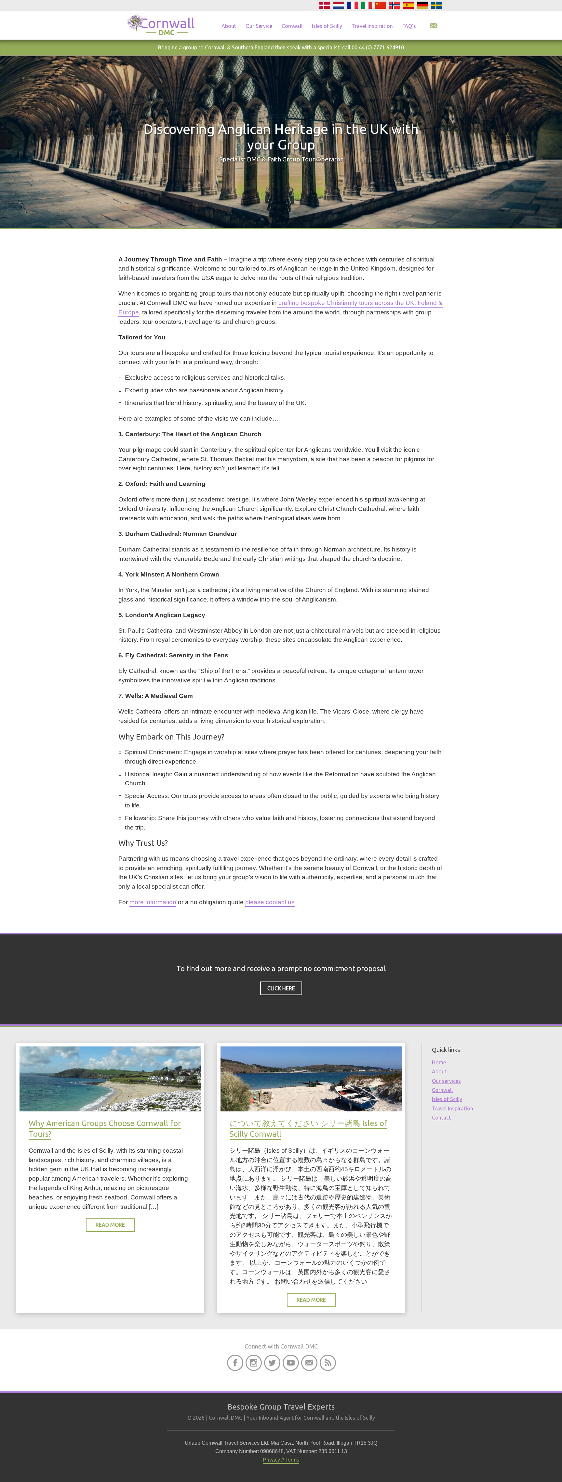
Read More (110, 1225)
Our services (446, 1081)
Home (439, 1062)
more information (152, 902)
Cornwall (292, 26)
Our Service (259, 26)
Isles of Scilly (327, 26)
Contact (441, 1118)
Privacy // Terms (281, 1460)
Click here (281, 988)
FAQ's (409, 26)
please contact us (270, 902)
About (228, 26)
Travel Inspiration (372, 26)
